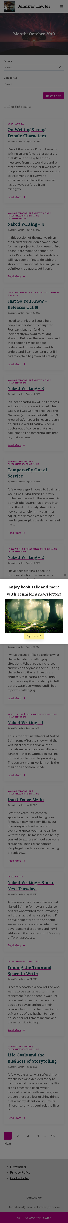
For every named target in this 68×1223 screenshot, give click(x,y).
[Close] (65, 575)
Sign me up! (34, 636)
